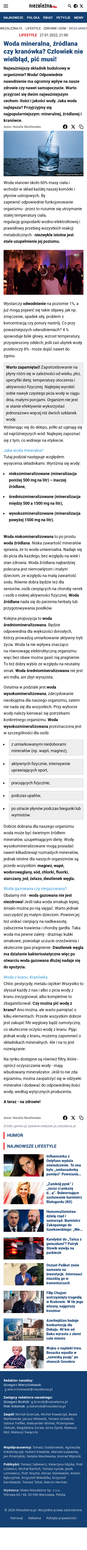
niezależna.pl (11, 28)
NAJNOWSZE (13, 17)
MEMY (79, 17)
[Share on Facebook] (65, 126)
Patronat (16, 1518)
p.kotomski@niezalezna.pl (46, 1406)
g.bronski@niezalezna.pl (49, 1402)
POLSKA (33, 17)
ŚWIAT (48, 17)
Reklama (34, 1518)
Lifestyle (33, 28)
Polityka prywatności (61, 1518)
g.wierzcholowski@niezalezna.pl (28, 1389)
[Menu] (6, 6)
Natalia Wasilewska (27, 127)
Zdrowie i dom (55, 28)
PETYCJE (63, 17)
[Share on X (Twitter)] (73, 126)
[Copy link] (81, 126)
